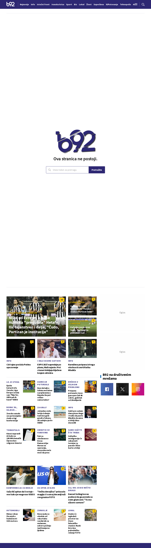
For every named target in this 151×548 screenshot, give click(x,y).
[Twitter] (122, 389)
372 (32, 382)
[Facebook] (107, 389)
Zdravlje (42, 510)
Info (9, 361)
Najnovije (24, 4)
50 (62, 299)
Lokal (71, 510)
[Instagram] (138, 389)
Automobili (13, 510)
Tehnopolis (13, 430)
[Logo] (10, 4)
